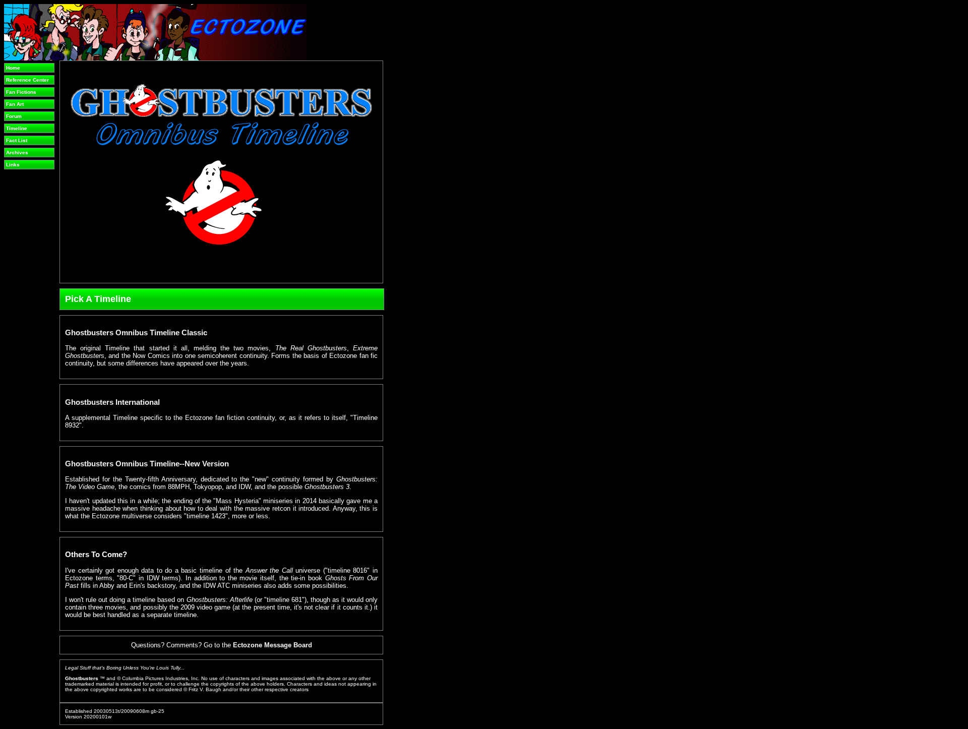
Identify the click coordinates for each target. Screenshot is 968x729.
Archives (17, 152)
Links (13, 164)
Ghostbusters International (112, 402)
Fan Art (15, 104)
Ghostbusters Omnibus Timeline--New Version (147, 463)
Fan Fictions (21, 92)
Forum (14, 116)
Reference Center (27, 80)
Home (13, 68)
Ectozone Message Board (272, 645)
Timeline (16, 128)
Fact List (16, 140)
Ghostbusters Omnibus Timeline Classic (136, 332)
